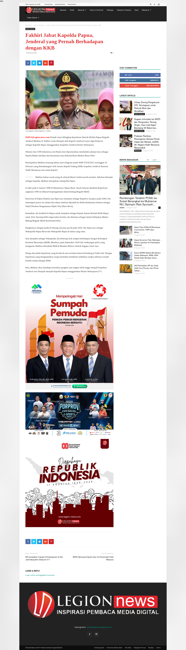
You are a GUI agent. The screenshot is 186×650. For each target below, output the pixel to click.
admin (122, 208)
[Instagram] (159, 4)
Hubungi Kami (72, 4)
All (148, 160)
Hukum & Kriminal (96, 10)
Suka (157, 75)
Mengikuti (154, 80)
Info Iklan (128, 648)
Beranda (63, 10)
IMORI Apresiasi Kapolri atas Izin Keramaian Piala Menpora (93, 558)
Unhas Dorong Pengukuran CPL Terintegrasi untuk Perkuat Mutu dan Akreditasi (146, 106)
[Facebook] (154, 4)
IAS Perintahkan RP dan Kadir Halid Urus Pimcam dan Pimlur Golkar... (146, 268)
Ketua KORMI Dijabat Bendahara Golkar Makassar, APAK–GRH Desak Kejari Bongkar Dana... (147, 255)
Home (158, 648)
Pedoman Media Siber (114, 648)
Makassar (145, 10)
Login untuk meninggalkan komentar (40, 575)
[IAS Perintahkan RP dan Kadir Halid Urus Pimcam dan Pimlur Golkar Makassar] (126, 268)
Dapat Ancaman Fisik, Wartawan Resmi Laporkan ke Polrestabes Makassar (147, 242)
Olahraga (110, 10)
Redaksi (151, 648)
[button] (151, 4)
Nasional (81, 10)
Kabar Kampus (139, 114)
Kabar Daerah (32, 17)
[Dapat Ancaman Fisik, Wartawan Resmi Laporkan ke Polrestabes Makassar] (126, 243)
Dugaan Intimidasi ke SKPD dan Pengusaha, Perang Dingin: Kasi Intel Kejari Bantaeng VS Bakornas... (147, 123)
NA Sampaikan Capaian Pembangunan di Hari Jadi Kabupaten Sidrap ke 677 (44, 558)
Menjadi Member (60, 4)
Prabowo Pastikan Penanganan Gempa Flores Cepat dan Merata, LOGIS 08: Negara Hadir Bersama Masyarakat (147, 141)
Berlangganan (153, 86)
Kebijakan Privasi (140, 648)
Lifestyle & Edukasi (124, 10)
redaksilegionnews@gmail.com (99, 627)
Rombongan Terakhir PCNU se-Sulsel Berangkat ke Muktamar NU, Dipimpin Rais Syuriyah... (139, 201)
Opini (136, 10)
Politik (72, 10)
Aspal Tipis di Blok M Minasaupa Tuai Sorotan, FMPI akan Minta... (147, 229)
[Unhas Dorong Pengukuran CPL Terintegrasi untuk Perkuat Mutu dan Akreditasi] (126, 107)
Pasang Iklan (49, 4)
